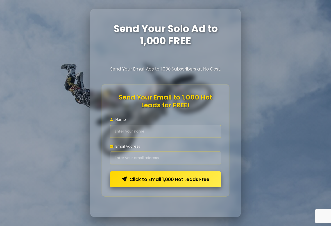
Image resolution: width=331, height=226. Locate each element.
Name (120, 119)
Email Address (127, 146)
